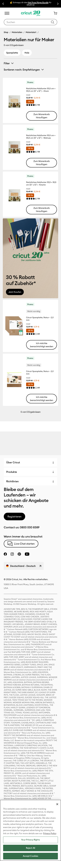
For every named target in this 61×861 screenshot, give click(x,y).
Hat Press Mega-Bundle (38, 2)
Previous (3, 3)
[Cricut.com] (30, 13)
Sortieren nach (22, 69)
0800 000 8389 (29, 527)
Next (58, 3)
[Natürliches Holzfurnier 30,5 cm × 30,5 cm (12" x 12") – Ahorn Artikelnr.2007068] (14, 100)
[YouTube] (27, 554)
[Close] (57, 804)
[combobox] (30, 22)
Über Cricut (13, 462)
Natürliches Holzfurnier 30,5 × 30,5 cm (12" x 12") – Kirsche (41, 183)
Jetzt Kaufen (14, 292)
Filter (7, 63)
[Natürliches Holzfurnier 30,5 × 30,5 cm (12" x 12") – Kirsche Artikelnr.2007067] (14, 194)
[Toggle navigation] (7, 13)
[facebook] (5, 554)
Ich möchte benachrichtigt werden (41, 345)
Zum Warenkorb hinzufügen (41, 116)
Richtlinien (12, 481)
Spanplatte (12, 52)
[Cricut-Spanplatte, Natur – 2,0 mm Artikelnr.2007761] (14, 379)
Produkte (11, 471)
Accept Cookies (30, 856)
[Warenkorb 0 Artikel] (54, 13)
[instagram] (12, 554)
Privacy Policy (49, 833)
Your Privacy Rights (30, 839)
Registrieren (14, 516)
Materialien (17, 32)
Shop (6, 32)
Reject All (30, 848)
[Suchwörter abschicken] (52, 22)
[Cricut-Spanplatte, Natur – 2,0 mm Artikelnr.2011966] (14, 326)
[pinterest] (19, 554)
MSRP (28, 95)
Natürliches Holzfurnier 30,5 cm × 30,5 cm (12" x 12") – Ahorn (40, 89)
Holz (27, 52)
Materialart (31, 32)
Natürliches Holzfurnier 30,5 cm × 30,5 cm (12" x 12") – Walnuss (40, 136)
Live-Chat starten (24, 543)
